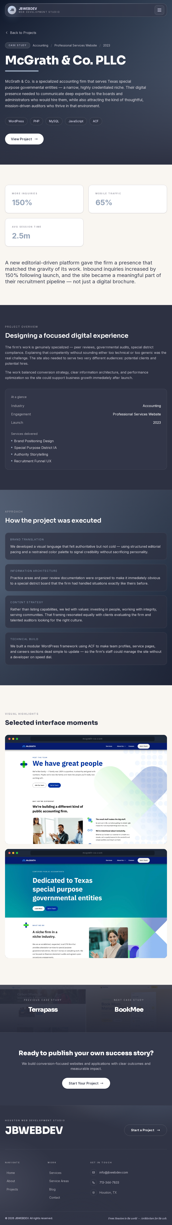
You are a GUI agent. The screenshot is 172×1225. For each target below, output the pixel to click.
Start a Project (142, 1130)
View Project (21, 139)
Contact (54, 1197)
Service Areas (59, 1181)
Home (11, 1173)
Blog (52, 1189)
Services (55, 1173)
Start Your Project (83, 1083)
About (11, 1181)
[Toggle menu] (159, 10)
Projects (12, 1189)
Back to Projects (23, 33)
